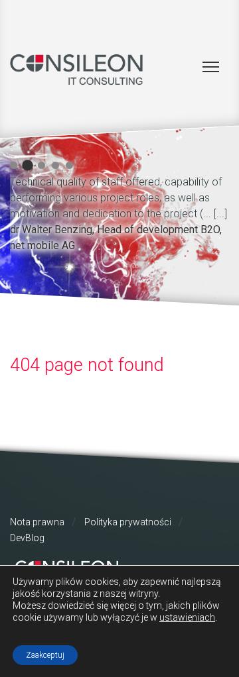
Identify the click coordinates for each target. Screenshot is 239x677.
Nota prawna (37, 522)
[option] (119, 212)
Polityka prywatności (127, 522)
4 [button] (55, 165)
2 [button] (27, 165)
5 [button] (69, 165)
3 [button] (41, 165)
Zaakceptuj (45, 655)
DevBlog (27, 538)
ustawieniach (187, 617)
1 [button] (13, 165)
